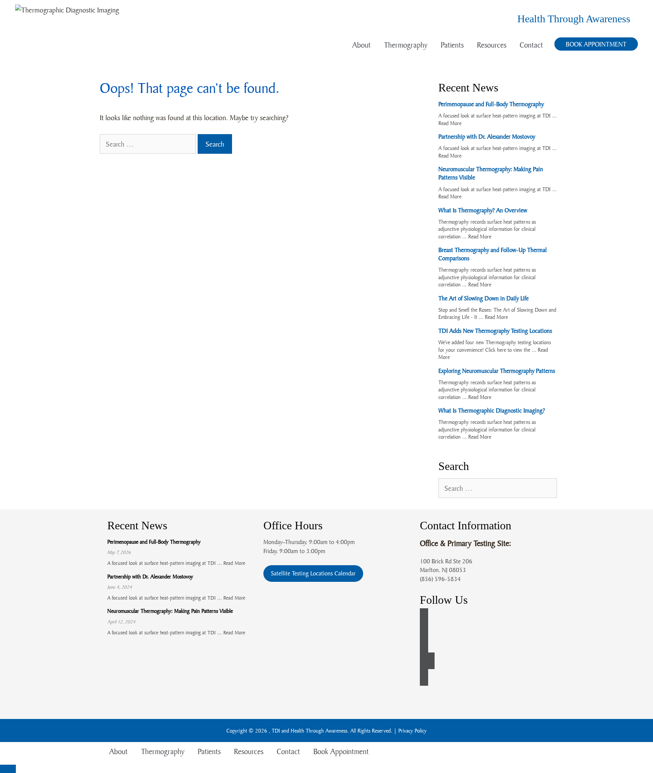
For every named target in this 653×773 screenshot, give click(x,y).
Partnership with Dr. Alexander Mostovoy (486, 136)
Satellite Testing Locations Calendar (313, 573)
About (361, 45)
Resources (491, 45)
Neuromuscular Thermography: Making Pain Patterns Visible (170, 610)
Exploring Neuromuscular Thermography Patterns (496, 370)
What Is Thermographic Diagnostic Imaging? (491, 410)
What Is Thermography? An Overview (482, 210)
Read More (449, 123)
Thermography (405, 45)
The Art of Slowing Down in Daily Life (483, 298)
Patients (452, 45)
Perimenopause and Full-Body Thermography (491, 104)
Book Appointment (596, 44)
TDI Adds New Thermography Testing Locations (495, 330)
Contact (531, 45)
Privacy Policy (412, 730)
